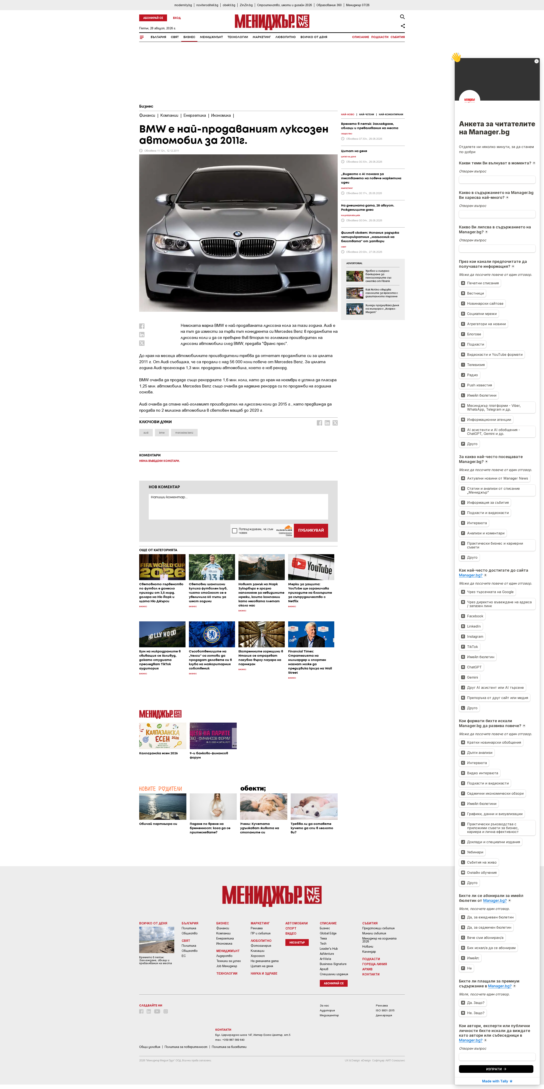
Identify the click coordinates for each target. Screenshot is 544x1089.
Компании (223, 933)
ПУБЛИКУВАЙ (311, 530)
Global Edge (328, 933)
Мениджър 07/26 (358, 5)
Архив (324, 969)
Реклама (257, 928)
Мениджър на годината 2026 (379, 940)
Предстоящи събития (378, 928)
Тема (323, 938)
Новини (367, 946)
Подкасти (379, 37)
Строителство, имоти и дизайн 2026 (284, 5)
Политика (189, 928)
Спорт (290, 928)
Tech (323, 943)
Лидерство (224, 955)
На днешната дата (265, 960)
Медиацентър (329, 1015)
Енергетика (225, 938)
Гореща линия (374, 963)
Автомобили (296, 923)
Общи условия (149, 1046)
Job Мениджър (226, 966)
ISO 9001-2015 (385, 1010)
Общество (190, 933)
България (158, 37)
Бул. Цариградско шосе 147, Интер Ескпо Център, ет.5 (252, 1034)
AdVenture (327, 953)
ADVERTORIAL (354, 263)
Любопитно (285, 37)
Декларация (384, 1015)
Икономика (224, 943)
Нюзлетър (297, 943)
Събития (398, 37)
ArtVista (325, 958)
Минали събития (374, 933)
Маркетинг (262, 37)
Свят (175, 37)
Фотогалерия (261, 945)
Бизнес (189, 37)
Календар (369, 951)
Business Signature (333, 963)
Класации (257, 950)
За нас (324, 1005)
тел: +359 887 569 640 (229, 1039)
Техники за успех (228, 960)
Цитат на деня (262, 966)
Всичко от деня (313, 37)
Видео (290, 933)
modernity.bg (183, 5)
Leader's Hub (329, 948)
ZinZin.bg (246, 5)
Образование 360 (329, 5)
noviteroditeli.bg (207, 5)
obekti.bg (229, 5)
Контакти (371, 974)
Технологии (238, 37)
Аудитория (327, 1010)
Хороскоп (258, 955)
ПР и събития (261, 933)
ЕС (184, 955)
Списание (360, 37)
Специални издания (334, 974)
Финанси (222, 928)
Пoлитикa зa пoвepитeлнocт (186, 1046)
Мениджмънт (211, 37)
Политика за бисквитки (229, 1046)
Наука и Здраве (264, 973)
